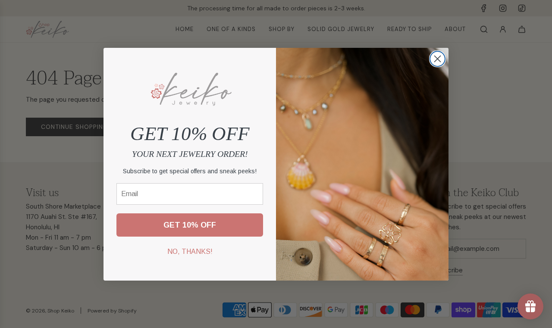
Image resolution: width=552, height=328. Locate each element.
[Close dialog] (437, 58)
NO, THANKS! (190, 251)
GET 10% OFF (189, 224)
